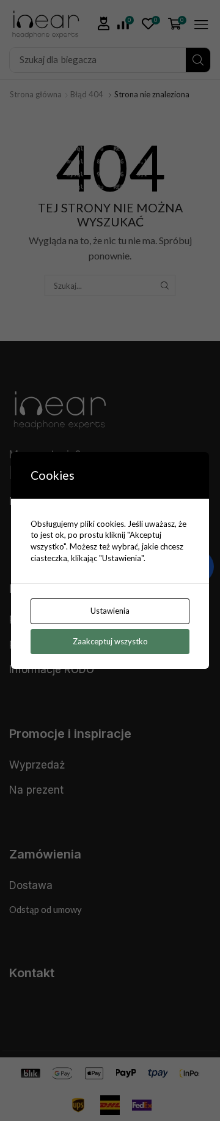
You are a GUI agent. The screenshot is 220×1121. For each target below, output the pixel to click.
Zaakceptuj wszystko (110, 641)
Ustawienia (110, 611)
